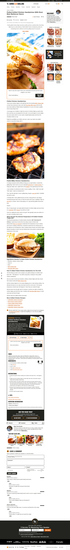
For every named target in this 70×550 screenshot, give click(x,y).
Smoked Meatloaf (50, 80)
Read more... (24, 430)
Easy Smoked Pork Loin (58, 36)
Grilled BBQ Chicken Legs (39, 445)
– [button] (38, 361)
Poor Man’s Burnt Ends (50, 36)
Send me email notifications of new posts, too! (28, 532)
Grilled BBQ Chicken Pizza (14, 305)
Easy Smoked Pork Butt (58, 46)
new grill (34, 193)
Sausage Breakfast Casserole (58, 81)
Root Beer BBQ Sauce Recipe (14, 399)
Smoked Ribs (50, 71)
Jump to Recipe (36, 16)
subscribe (38, 470)
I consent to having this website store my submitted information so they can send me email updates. (31, 534)
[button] (7, 16)
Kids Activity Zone (45, 536)
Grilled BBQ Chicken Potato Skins (15, 307)
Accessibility (33, 546)
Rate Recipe (24, 337)
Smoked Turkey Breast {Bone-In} (50, 46)
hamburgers (30, 184)
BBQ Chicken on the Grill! (30, 445)
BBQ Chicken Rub (39, 103)
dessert (18, 210)
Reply (8, 481)
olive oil (14, 364)
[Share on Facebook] (1, 276)
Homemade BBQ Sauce (12, 445)
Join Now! (47, 530)
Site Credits (61, 547)
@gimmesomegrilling (15, 311)
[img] (7, 0)
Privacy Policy (27, 546)
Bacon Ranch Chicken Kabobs (15, 301)
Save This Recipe (39, 95)
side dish (11, 210)
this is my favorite (17, 223)
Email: (28, 467)
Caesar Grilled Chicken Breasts (15, 303)
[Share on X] (1, 278)
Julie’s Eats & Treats (35, 536)
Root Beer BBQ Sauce (31, 105)
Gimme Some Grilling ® (15, 4)
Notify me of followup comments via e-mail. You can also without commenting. (35, 470)
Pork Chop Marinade (58, 72)
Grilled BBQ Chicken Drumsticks (15, 299)
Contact (25, 548)
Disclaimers (39, 546)
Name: (9, 467)
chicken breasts (38, 184)
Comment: (10, 460)
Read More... (53, 22)
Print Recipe (13, 337)
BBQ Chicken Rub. (22, 280)
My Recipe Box (59, 0)
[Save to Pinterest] (1, 273)
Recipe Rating (11, 456)
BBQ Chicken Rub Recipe (13, 397)
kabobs (27, 186)
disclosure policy (30, 22)
